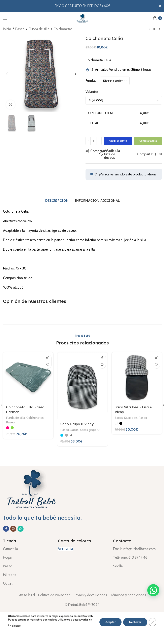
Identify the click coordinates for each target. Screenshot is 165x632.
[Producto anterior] (149, 29)
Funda (90, 81)
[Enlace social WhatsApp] (21, 529)
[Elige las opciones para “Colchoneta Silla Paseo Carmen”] (47, 357)
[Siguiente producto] (159, 29)
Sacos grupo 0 (90, 430)
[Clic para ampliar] (10, 104)
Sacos (74, 430)
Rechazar (135, 622)
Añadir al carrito (118, 140)
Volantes (92, 92)
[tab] (57, 200)
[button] (7, 74)
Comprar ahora (148, 140)
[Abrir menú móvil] (5, 18)
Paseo (20, 29)
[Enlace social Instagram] (160, 154)
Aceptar (110, 622)
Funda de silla (39, 29)
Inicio (7, 29)
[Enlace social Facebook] (155, 154)
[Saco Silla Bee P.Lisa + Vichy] (137, 377)
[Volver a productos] (154, 29)
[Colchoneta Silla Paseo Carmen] (28, 377)
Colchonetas (63, 29)
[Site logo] (82, 18)
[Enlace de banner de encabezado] (82, 6)
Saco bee (130, 418)
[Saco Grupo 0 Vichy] (82, 385)
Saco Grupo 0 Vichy (77, 424)
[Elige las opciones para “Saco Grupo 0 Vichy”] (102, 357)
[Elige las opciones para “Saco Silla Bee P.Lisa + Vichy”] (156, 357)
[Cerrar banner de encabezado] (160, 6)
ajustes (16, 626)
